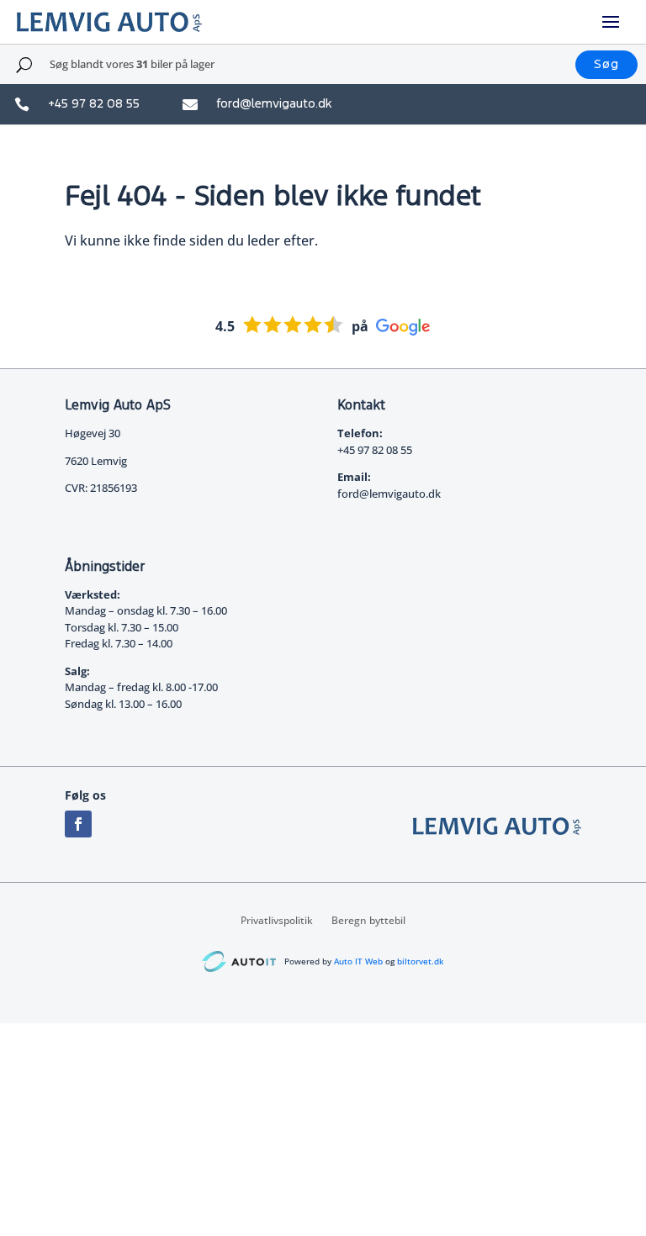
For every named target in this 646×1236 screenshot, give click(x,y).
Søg (606, 64)
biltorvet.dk (420, 961)
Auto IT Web (358, 961)
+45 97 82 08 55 (94, 103)
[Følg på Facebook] (78, 824)
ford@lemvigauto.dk (273, 103)
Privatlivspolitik (277, 920)
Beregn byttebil (368, 920)
